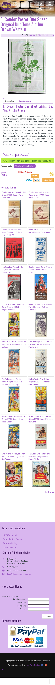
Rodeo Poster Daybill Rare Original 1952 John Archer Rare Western (39, 381)
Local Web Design (33, 665)
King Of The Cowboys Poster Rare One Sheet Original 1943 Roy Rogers (13, 456)
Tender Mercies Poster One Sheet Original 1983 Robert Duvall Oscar (40, 195)
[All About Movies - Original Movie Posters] (6, 6)
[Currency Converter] (52, 174)
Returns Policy (10, 543)
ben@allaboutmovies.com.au (19, 574)
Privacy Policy (10, 535)
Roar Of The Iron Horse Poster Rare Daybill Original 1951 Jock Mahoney (14, 344)
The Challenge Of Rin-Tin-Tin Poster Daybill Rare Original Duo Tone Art (40, 344)
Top (3, 670)
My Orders (40, 2)
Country (23, 609)
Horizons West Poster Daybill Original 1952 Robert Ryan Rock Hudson (13, 419)
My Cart (49, 8)
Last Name (22, 606)
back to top (49, 492)
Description (9, 101)
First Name (22, 603)
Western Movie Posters (25, 166)
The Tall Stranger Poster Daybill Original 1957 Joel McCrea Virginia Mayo (12, 381)
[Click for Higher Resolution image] (27, 66)
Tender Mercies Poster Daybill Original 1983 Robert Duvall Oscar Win (14, 195)
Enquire (35, 176)
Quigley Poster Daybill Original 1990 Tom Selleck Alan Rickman (40, 269)
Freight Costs (9, 155)
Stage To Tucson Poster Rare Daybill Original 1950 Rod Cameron (40, 307)
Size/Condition (25, 101)
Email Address (19, 599)
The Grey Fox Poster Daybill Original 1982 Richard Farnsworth (13, 269)
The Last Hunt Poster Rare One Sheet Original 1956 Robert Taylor (39, 456)
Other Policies (10, 547)
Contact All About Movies (16, 552)
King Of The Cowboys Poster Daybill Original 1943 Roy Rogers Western (13, 307)
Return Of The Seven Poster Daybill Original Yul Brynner (40, 231)
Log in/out (49, 2)
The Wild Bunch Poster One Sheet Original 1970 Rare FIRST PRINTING (13, 232)
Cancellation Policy (12, 539)
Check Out (40, 8)
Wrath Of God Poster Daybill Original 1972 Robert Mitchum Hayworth (41, 419)
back (52, 35)
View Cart (48, 180)
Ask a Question (22, 155)
